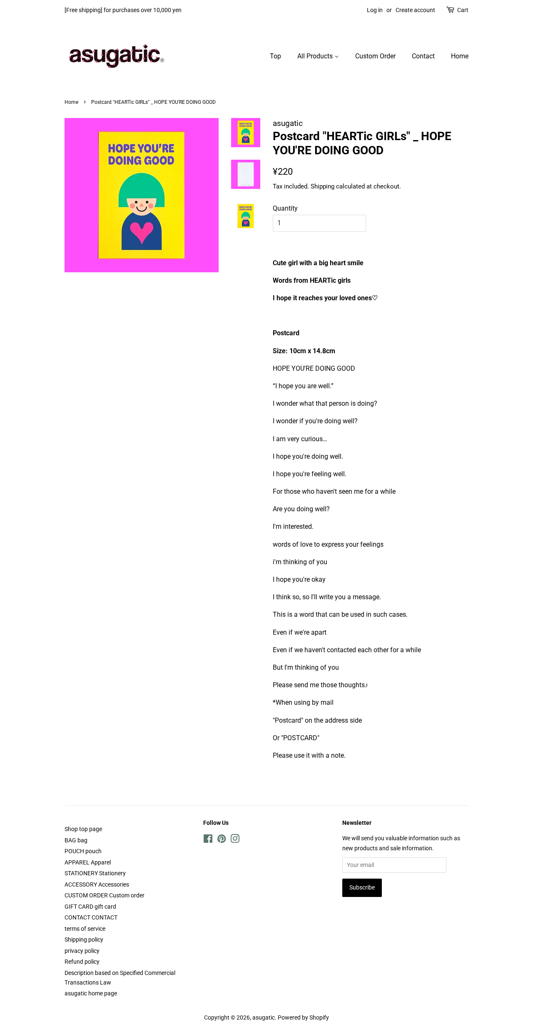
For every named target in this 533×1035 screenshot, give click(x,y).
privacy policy (82, 950)
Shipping (322, 186)
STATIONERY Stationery (95, 873)
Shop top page (83, 829)
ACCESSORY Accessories (97, 884)
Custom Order (375, 56)
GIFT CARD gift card (90, 906)
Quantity (285, 208)
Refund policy (82, 961)
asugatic (263, 1017)
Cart (462, 10)
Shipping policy (84, 939)
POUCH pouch (83, 851)
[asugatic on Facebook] (208, 840)
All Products (315, 56)
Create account (415, 10)
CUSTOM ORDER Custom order (104, 895)
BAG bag (76, 840)
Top (275, 56)
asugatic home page (91, 993)
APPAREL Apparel (88, 862)
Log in (375, 10)
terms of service (85, 928)
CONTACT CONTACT (91, 917)
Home (459, 56)
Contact (423, 56)
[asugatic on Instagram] (234, 840)
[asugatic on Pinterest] (221, 840)
